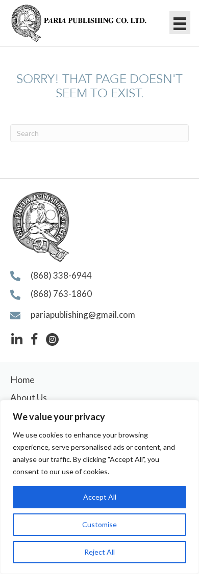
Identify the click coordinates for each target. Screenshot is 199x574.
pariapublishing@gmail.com (83, 314)
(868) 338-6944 (61, 275)
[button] (16, 339)
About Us (28, 397)
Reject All (99, 552)
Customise (99, 524)
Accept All (99, 497)
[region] (99, 487)
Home (22, 379)
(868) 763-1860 (61, 293)
